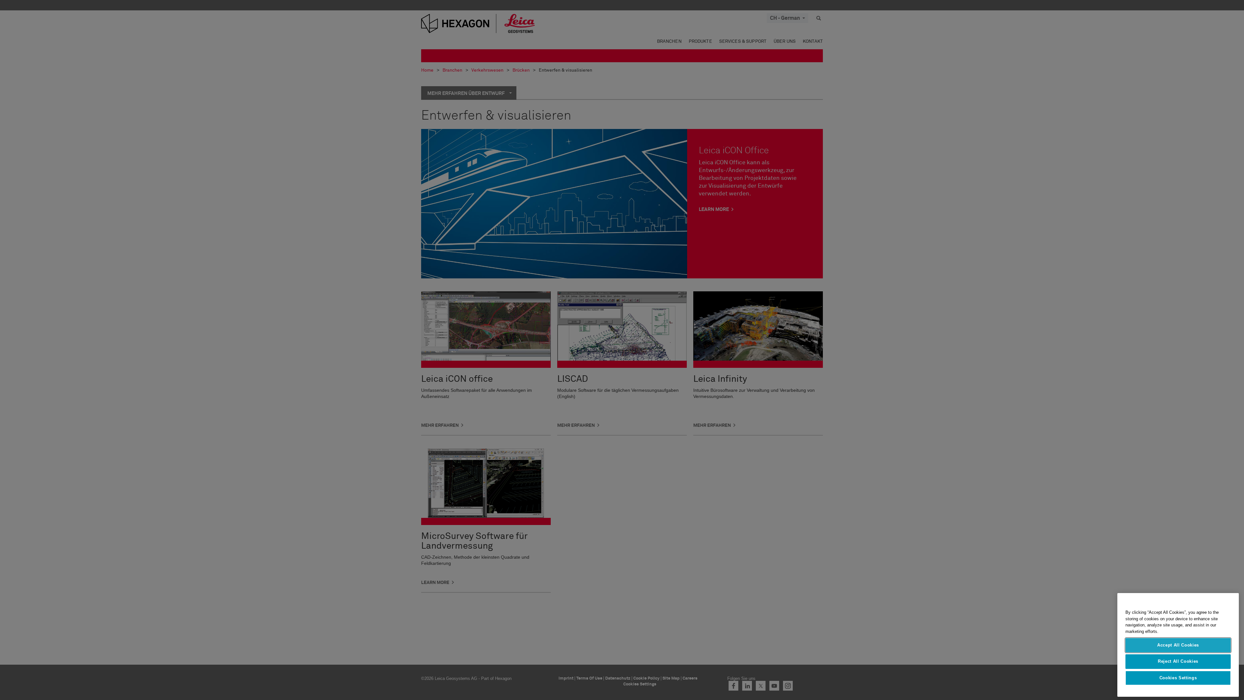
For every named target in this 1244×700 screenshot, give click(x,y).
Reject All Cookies (1178, 661)
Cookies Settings (1178, 677)
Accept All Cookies (1178, 645)
